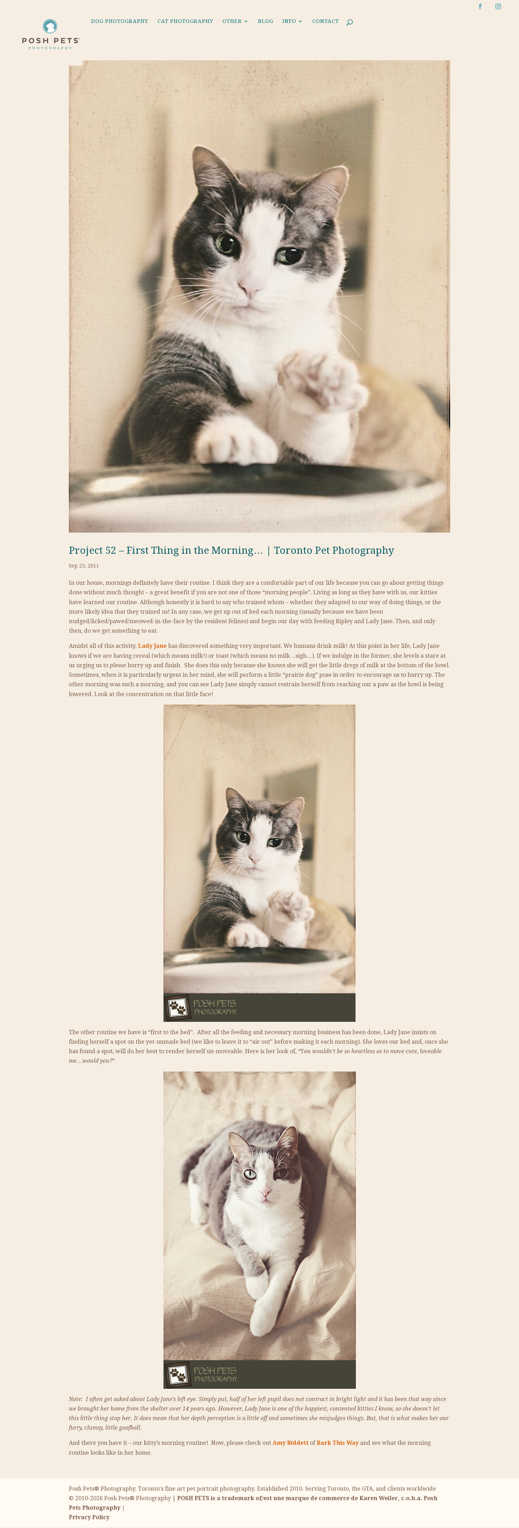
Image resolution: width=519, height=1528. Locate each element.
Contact (325, 21)
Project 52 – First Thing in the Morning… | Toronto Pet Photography (231, 550)
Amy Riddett (291, 1443)
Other (232, 21)
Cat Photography (185, 21)
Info (289, 21)
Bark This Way (338, 1443)
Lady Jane (152, 646)
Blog (265, 21)
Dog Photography (119, 21)
